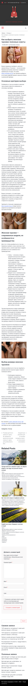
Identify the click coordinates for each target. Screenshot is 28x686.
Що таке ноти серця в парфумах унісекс (12, 498)
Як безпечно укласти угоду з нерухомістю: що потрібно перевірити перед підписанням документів (13, 647)
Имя (5, 581)
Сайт (5, 593)
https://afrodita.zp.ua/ (7, 73)
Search (24, 621)
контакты (4, 683)
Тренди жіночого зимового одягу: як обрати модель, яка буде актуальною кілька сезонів (14, 468)
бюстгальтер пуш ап (7, 206)
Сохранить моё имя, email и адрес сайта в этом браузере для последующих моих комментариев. (14, 601)
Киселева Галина (15, 45)
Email (6, 587)
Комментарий (8, 562)
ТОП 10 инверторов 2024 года (8, 2)
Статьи (10, 429)
